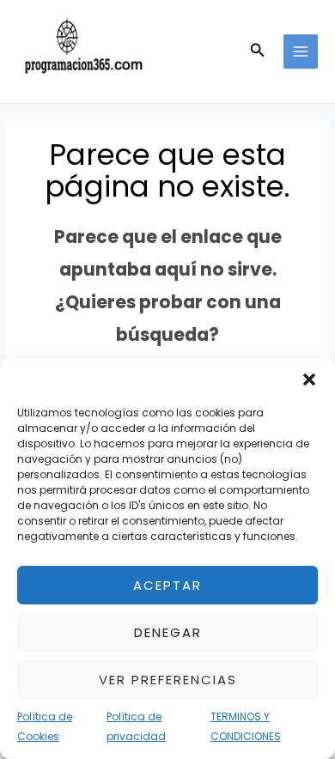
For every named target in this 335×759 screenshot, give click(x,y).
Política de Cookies (44, 726)
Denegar (168, 632)
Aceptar (167, 585)
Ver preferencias (168, 680)
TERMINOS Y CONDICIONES (245, 726)
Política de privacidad (136, 726)
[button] (309, 379)
